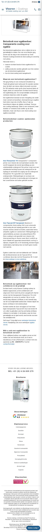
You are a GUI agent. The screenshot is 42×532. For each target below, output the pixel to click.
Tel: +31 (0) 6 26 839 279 (10, 2)
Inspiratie (21, 470)
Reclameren (21, 445)
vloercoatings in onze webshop (15, 259)
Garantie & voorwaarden (21, 448)
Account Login (21, 466)
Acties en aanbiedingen (21, 462)
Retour (21, 441)
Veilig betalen (21, 437)
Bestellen (21, 430)
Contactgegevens (21, 427)
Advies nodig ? (33, 528)
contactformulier (8, 344)
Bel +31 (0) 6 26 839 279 (21, 371)
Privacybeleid (21, 455)
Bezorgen (21, 434)
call (35, 9)
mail (39, 9)
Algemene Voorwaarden (21, 452)
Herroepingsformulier (21, 459)
